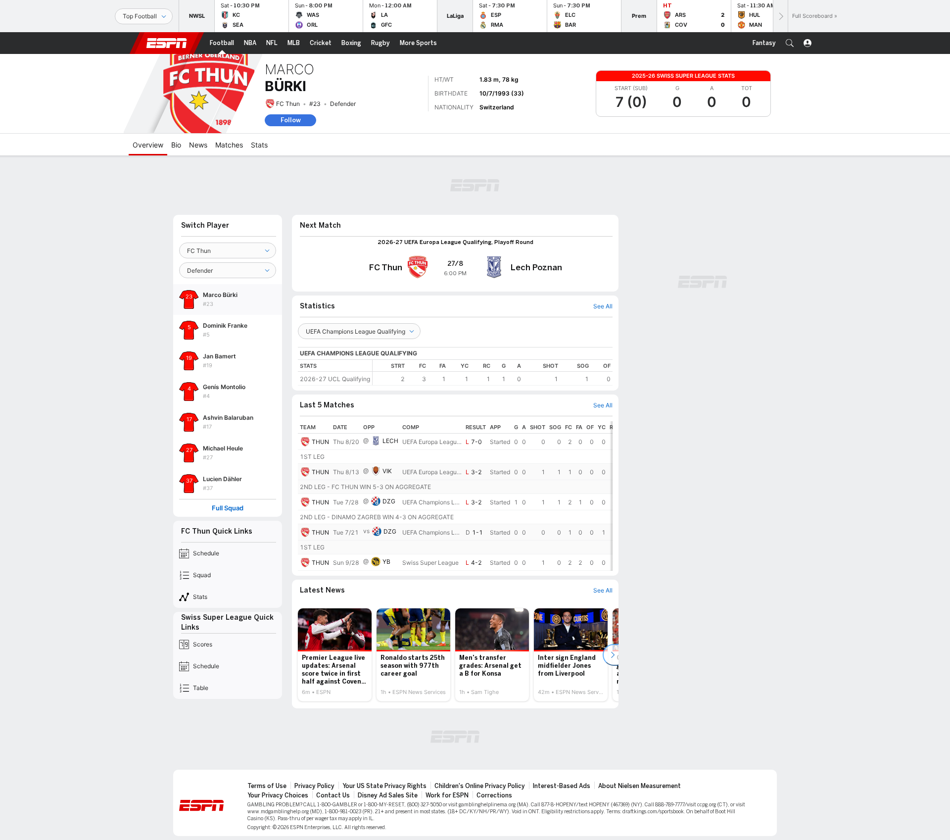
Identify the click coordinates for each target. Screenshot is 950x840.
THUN (320, 441)
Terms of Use (266, 786)
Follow (291, 120)
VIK (387, 471)
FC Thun (288, 103)
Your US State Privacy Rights (384, 786)
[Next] (780, 16)
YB (386, 561)
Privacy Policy (314, 786)
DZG (388, 501)
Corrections (494, 795)
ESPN (166, 43)
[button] (790, 43)
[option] (335, 654)
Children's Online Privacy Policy (479, 786)
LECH (390, 441)
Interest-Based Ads (561, 786)
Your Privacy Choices (277, 795)
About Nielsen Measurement (639, 786)
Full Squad (227, 508)
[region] (493, 372)
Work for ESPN (447, 795)
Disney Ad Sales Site (388, 795)
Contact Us (333, 795)
